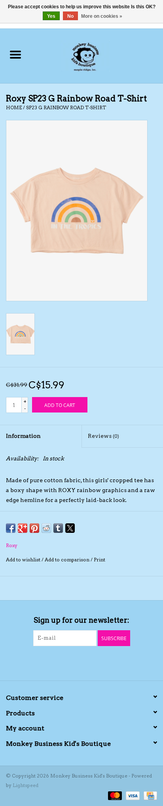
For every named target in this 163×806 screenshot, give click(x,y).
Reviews (103, 436)
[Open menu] (15, 54)
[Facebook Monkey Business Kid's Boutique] (74, 662)
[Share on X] (70, 528)
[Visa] (132, 795)
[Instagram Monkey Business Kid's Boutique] (88, 662)
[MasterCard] (114, 795)
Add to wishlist (24, 560)
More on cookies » (101, 16)
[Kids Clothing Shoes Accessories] (96, 55)
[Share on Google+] (22, 528)
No (70, 16)
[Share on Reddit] (46, 528)
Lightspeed (25, 785)
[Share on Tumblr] (58, 528)
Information (23, 436)
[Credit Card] (149, 795)
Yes (51, 16)
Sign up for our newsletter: (81, 620)
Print (99, 560)
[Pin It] (34, 528)
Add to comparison (68, 560)
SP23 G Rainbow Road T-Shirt (66, 107)
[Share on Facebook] (10, 528)
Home (14, 107)
